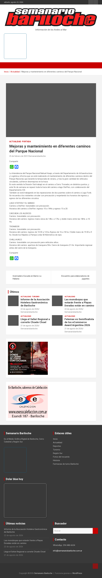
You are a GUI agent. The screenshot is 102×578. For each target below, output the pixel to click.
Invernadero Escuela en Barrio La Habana (27, 277)
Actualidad (15, 141)
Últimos (14, 291)
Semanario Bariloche (43, 573)
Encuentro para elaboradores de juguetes (75, 277)
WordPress (77, 573)
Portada (26, 141)
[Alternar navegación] (7, 65)
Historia (56, 460)
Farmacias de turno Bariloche (66, 464)
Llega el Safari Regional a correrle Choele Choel (35, 321)
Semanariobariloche (37, 156)
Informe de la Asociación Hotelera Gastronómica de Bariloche (35, 302)
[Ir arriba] (95, 566)
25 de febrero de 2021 (18, 156)
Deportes (57, 446)
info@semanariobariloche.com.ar (67, 551)
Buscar (95, 531)
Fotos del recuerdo (61, 457)
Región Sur (57, 453)
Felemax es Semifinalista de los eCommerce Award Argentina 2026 (79, 322)
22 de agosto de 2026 (30, 309)
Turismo (35, 297)
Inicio (55, 439)
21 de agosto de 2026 (30, 326)
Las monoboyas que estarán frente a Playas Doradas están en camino (79, 302)
